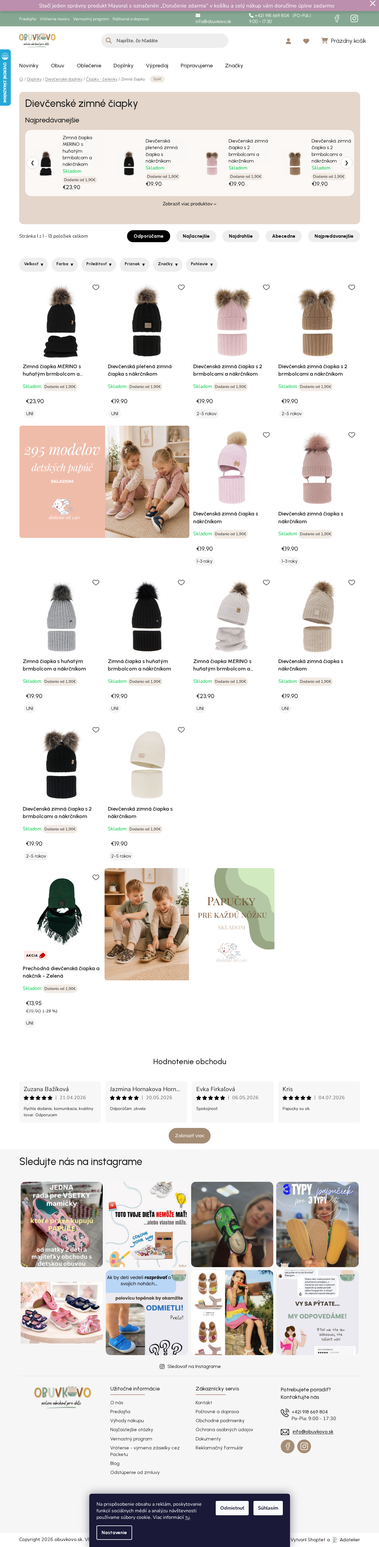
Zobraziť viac (189, 1135)
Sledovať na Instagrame (194, 1366)
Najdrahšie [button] (241, 236)
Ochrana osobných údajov (224, 1429)
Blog (115, 1463)
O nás (116, 1402)
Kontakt (204, 1402)
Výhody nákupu (127, 1420)
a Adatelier (343, 1540)
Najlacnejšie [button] (196, 236)
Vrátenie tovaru (55, 19)
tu (187, 1517)
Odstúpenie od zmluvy (135, 1472)
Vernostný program (91, 19)
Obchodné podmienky (220, 1420)
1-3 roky (204, 561)
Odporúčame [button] (149, 236)
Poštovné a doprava (131, 19)
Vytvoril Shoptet (308, 1540)
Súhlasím (268, 1508)
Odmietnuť (232, 1508)
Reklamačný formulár (219, 1448)
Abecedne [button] (283, 236)
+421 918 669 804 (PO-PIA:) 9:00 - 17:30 (280, 19)
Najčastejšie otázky (131, 1429)
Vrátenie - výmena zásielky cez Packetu (145, 1451)
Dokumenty (208, 1439)
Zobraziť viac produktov (187, 204)
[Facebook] (337, 18)
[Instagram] (354, 18)
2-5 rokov (207, 413)
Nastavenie (114, 1532)
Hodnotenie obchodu (189, 1061)
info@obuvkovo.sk (213, 21)
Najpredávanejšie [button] (334, 236)
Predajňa (27, 19)
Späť (157, 79)
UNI (29, 413)
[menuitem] (29, 65)
